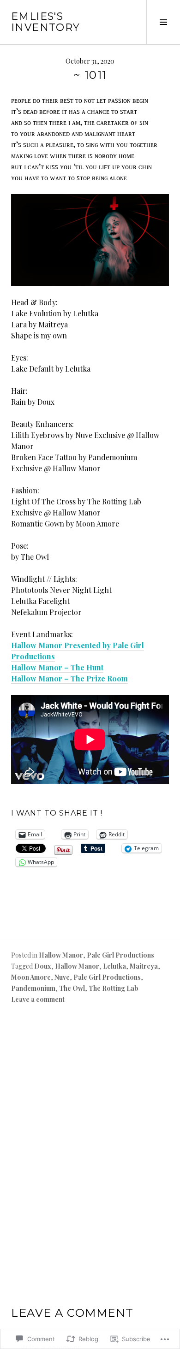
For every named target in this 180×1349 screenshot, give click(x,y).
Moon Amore (31, 977)
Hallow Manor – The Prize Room (69, 678)
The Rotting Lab (113, 988)
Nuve (62, 977)
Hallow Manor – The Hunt (57, 667)
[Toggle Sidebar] (163, 22)
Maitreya (144, 966)
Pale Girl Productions (120, 955)
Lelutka (114, 966)
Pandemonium (33, 988)
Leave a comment (38, 999)
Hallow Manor (61, 955)
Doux (42, 966)
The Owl (72, 988)
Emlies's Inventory (45, 22)
